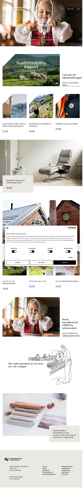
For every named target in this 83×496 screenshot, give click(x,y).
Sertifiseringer (66, 468)
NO (69, 9)
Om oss (44, 466)
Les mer (9, 187)
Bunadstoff (49, 40)
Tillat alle (64, 262)
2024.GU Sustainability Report (70, 84)
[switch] (32, 251)
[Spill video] (41, 222)
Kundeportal (46, 470)
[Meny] (78, 9)
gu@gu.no (17, 478)
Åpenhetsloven (66, 470)
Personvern (65, 474)
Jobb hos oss (65, 472)
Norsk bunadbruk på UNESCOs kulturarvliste (70, 334)
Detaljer (71, 257)
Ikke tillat (17, 262)
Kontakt (44, 468)
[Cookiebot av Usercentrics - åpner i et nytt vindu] (69, 228)
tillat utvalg (41, 262)
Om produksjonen (47, 472)
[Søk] (62, 9)
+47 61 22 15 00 (18, 477)
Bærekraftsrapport (67, 466)
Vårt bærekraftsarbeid (48, 474)
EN (72, 9)
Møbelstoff (33, 40)
